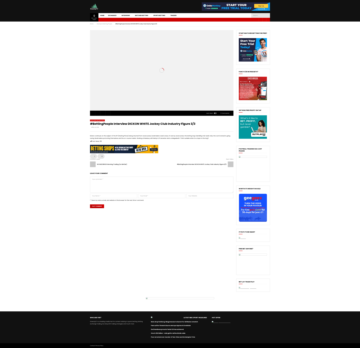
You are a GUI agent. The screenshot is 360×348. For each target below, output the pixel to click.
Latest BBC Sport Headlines (195, 318)
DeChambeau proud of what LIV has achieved (167, 329)
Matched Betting (141, 15)
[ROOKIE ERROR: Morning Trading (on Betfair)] (93, 164)
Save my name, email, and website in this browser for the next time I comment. (118, 200)
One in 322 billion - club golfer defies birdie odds (168, 333)
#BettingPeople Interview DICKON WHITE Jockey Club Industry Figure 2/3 (201, 164)
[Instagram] (268, 20)
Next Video (229, 159)
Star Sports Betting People (104, 24)
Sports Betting (159, 15)
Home (102, 15)
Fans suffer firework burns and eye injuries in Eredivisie (171, 325)
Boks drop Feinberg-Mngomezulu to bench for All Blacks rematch (174, 322)
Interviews (126, 15)
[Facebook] (260, 20)
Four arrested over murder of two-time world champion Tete (173, 337)
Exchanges (112, 15)
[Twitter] (264, 20)
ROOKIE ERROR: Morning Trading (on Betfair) (112, 164)
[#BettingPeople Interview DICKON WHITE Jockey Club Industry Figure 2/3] (230, 164)
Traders (173, 15)
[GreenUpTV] (94, 6)
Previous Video (95, 159)
